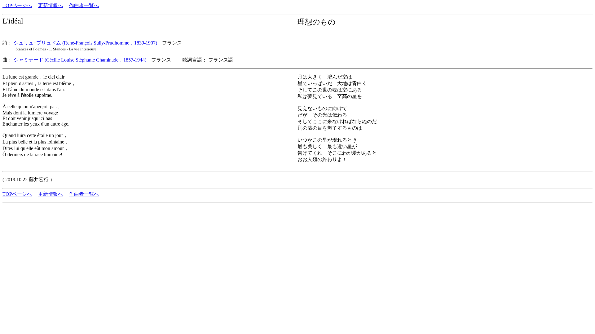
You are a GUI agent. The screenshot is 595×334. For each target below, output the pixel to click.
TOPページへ (17, 5)
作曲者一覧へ (84, 5)
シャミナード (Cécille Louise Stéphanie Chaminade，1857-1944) (80, 59)
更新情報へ (50, 5)
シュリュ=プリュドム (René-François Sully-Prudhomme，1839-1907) (85, 42)
